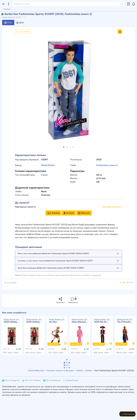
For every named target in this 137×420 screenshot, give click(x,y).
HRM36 (119, 352)
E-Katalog (54, 212)
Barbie (6, 9)
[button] (63, 147)
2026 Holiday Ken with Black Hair (34, 320)
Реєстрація (128, 414)
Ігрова (44, 174)
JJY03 (50, 352)
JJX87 (5, 352)
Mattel (44, 165)
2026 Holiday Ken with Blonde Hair (12, 320)
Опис (9, 22)
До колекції (24, 31)
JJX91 (27, 352)
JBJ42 (73, 352)
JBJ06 (95, 352)
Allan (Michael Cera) (80, 320)
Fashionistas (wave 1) (107, 165)
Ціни (21, 22)
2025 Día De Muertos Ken (102, 320)
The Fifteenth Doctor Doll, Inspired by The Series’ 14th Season (125, 320)
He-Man (57, 320)
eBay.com (85, 212)
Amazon (70, 212)
